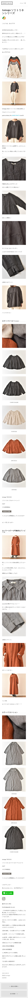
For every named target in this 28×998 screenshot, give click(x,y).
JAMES (4, 977)
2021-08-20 (5, 973)
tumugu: (8, 975)
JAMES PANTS (16, 115)
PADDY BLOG (7, 3)
